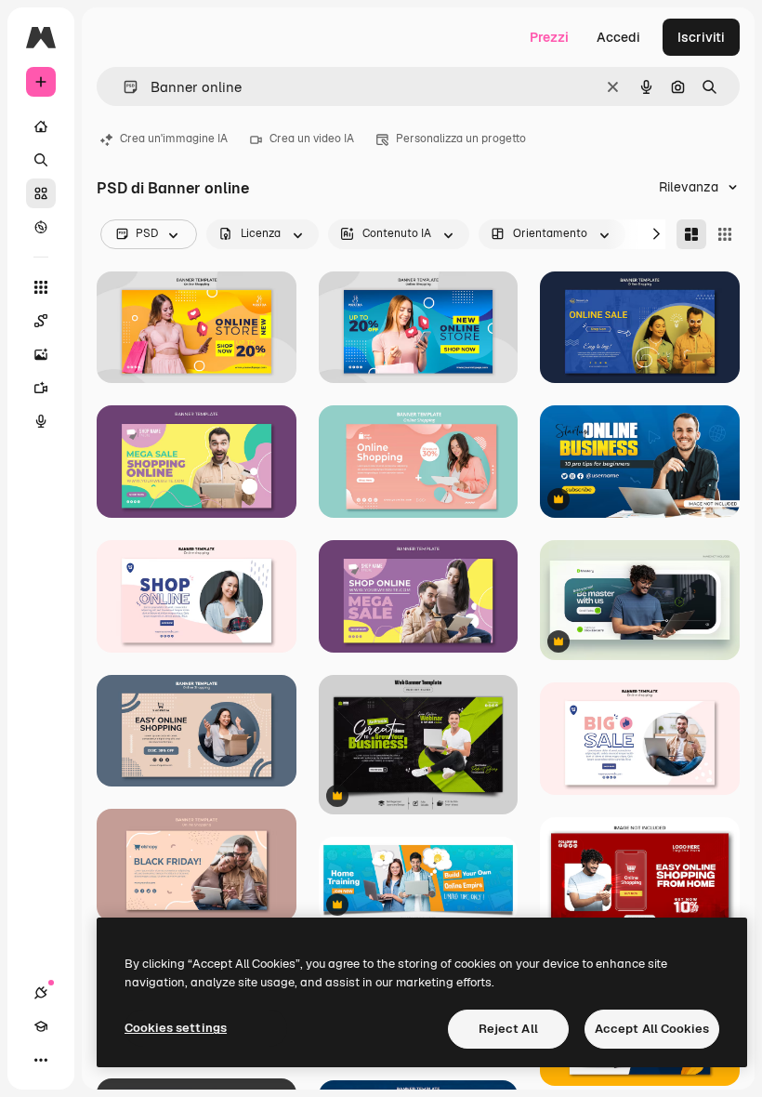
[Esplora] (41, 227)
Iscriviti (701, 37)
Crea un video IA (311, 138)
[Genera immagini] (41, 354)
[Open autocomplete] (123, 87)
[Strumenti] (41, 287)
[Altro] (41, 1060)
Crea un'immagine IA (174, 138)
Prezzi (549, 37)
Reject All (508, 1029)
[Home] (41, 126)
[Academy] (41, 1026)
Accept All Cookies (652, 1029)
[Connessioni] (41, 993)
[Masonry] (691, 234)
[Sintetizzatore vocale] (41, 421)
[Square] (725, 234)
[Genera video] (41, 388)
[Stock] (41, 193)
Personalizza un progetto (461, 138)
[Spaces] (41, 321)
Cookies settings (176, 1028)
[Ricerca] (41, 160)
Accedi (618, 37)
